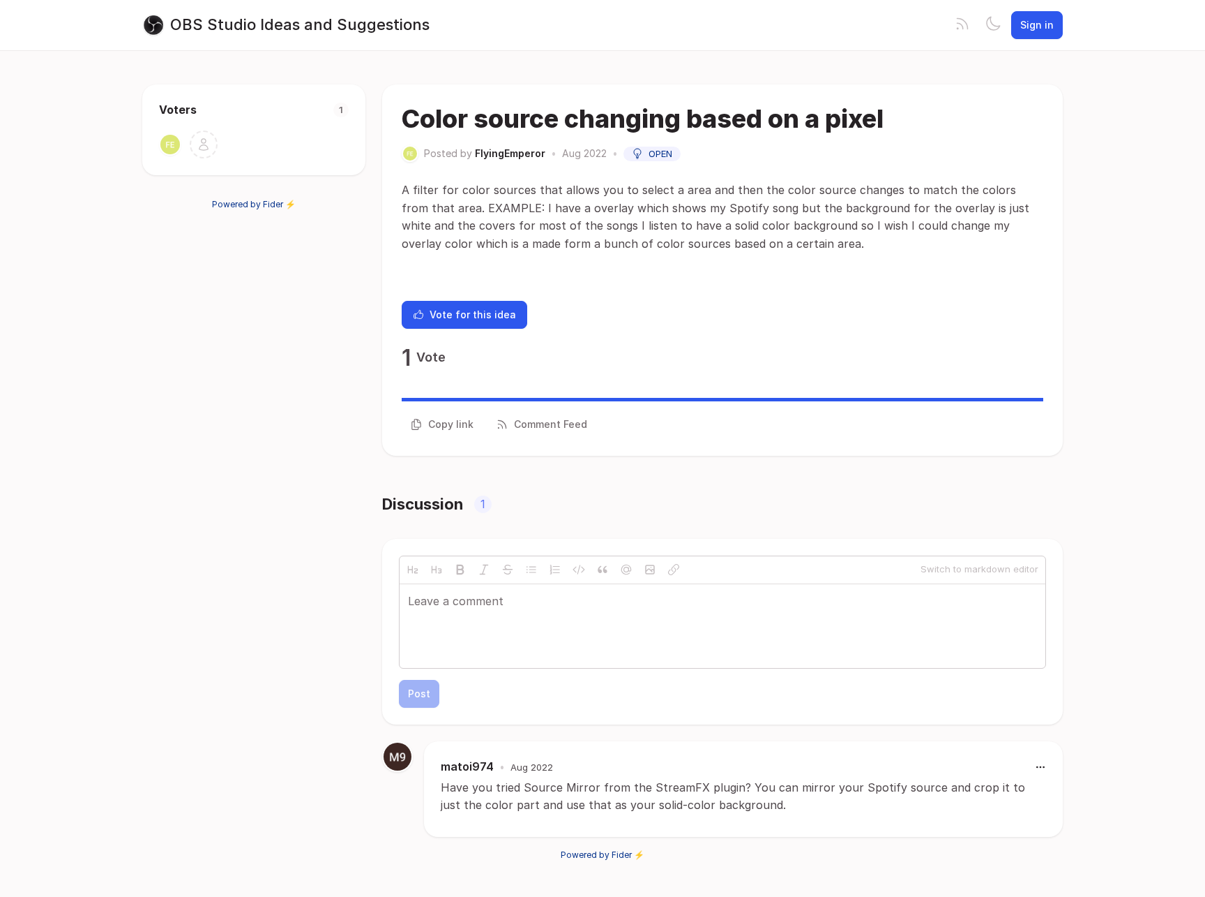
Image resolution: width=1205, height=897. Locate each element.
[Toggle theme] (993, 25)
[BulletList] (531, 569)
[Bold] (460, 569)
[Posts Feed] (962, 25)
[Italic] (483, 569)
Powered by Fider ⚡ (254, 204)
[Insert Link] (673, 569)
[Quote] (602, 569)
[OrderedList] (555, 569)
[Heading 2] (412, 569)
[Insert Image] (649, 569)
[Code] (578, 569)
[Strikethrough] (507, 569)
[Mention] (626, 569)
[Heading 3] (436, 569)
